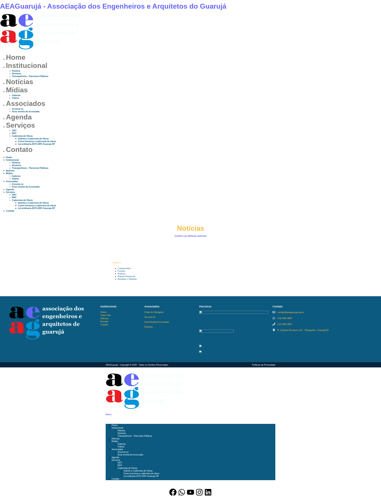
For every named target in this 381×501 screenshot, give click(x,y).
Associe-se (17, 109)
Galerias (16, 95)
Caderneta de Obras (22, 136)
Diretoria (16, 73)
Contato (19, 149)
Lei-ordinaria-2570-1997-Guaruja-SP (36, 144)
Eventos (121, 271)
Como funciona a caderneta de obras (37, 141)
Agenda (19, 117)
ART (14, 130)
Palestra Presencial (126, 276)
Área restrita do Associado (26, 111)
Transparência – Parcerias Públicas (30, 76)
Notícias (19, 82)
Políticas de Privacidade (263, 365)
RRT (14, 133)
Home (15, 57)
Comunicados (124, 268)
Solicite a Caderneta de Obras (33, 138)
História (16, 71)
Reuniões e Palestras (127, 279)
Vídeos (15, 98)
